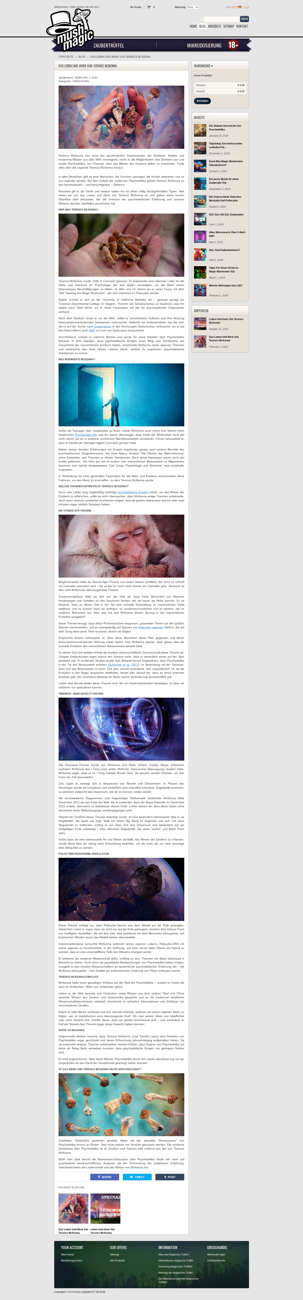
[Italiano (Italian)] (243, 7)
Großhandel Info (216, 1260)
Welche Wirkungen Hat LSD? (226, 285)
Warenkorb (202, 66)
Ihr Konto (135, 7)
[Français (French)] (231, 7)
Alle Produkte (117, 1260)
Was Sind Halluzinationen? (224, 250)
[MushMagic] (72, 28)
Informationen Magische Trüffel (176, 1260)
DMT (92, 330)
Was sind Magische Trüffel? (174, 1254)
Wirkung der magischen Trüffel (176, 1272)
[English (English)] (227, 7)
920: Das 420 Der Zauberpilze (226, 214)
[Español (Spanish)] (235, 7)
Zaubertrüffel (109, 45)
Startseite (66, 56)
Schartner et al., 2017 (123, 664)
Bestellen (202, 100)
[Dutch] (247, 7)
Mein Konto (67, 1254)
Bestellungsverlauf (71, 1260)
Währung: (180, 7)
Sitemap (114, 1254)
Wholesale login (216, 1254)
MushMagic (74, 1292)
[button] (104, 1177)
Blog (82, 56)
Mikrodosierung (204, 45)
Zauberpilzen (102, 326)
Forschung (81, 81)
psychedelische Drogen (133, 492)
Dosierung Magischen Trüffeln (175, 1266)
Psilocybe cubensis (150, 627)
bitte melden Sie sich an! (84, 7)
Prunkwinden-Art (85, 434)
